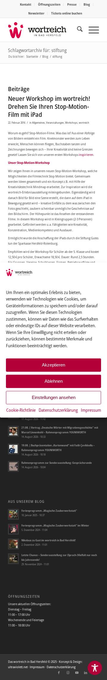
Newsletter (36, 13)
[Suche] (77, 30)
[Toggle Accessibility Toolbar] (95, 668)
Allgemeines (38, 123)
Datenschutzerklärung (58, 410)
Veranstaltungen (55, 123)
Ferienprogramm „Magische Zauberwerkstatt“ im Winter (55, 525)
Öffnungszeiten (49, 4)
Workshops (71, 123)
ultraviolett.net (18, 667)
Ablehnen (54, 381)
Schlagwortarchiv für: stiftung (37, 50)
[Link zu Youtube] (76, 672)
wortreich (84, 123)
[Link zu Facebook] (58, 672)
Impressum (91, 410)
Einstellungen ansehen (53, 397)
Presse (72, 4)
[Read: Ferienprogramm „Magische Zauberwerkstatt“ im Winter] (13, 529)
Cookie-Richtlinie (21, 410)
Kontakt (25, 4)
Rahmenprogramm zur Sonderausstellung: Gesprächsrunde (56, 463)
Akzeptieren (53, 364)
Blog (87, 4)
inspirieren (86, 154)
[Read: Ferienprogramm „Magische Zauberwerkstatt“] (13, 514)
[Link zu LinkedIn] (85, 672)
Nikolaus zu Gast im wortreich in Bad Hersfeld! (48, 540)
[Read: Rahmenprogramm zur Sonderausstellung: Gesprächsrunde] (13, 466)
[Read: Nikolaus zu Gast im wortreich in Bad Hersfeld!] (13, 544)
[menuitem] (25, 4)
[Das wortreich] (44, 30)
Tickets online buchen (66, 13)
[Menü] (91, 30)
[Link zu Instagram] (67, 672)
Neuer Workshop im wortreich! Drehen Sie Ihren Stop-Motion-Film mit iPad (49, 106)
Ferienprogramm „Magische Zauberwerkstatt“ (49, 511)
